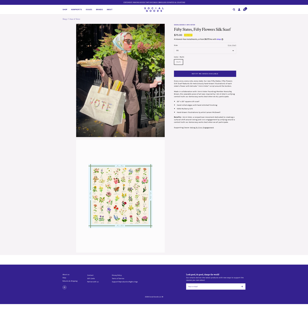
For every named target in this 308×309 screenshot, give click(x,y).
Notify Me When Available (205, 74)
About (109, 9)
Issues (89, 9)
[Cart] (244, 9)
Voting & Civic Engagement (202, 127)
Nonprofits (76, 9)
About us (66, 274)
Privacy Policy (117, 275)
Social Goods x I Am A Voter (184, 25)
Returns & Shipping (70, 281)
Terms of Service (118, 278)
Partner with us (93, 282)
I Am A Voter (74, 19)
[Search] (234, 9)
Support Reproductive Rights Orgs (125, 282)
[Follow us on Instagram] (64, 287)
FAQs (64, 278)
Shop (65, 9)
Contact (90, 275)
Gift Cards (91, 278)
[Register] (242, 286)
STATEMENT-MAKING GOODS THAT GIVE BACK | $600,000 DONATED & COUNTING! (154, 2)
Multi (178, 62)
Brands (99, 9)
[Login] (239, 9)
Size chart (232, 45)
